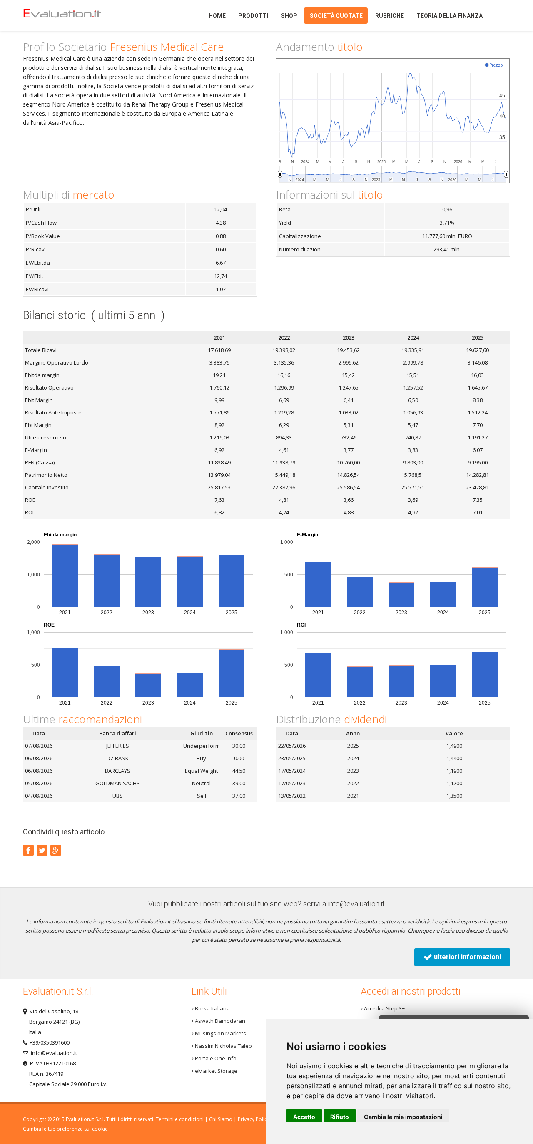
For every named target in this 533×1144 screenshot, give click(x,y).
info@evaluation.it (356, 903)
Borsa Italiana (212, 1008)
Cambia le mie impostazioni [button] (403, 1116)
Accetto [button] (304, 1116)
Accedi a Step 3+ (384, 1008)
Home (76, 15)
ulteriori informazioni (466, 957)
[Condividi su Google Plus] (55, 850)
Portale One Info (215, 1058)
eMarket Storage (215, 1071)
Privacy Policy (253, 1119)
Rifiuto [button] (339, 1116)
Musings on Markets (220, 1033)
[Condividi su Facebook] (28, 850)
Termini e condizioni (180, 1119)
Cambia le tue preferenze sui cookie (65, 1128)
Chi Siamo (220, 1119)
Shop (289, 15)
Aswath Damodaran (219, 1021)
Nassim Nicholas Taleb (223, 1046)
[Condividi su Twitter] (42, 850)
